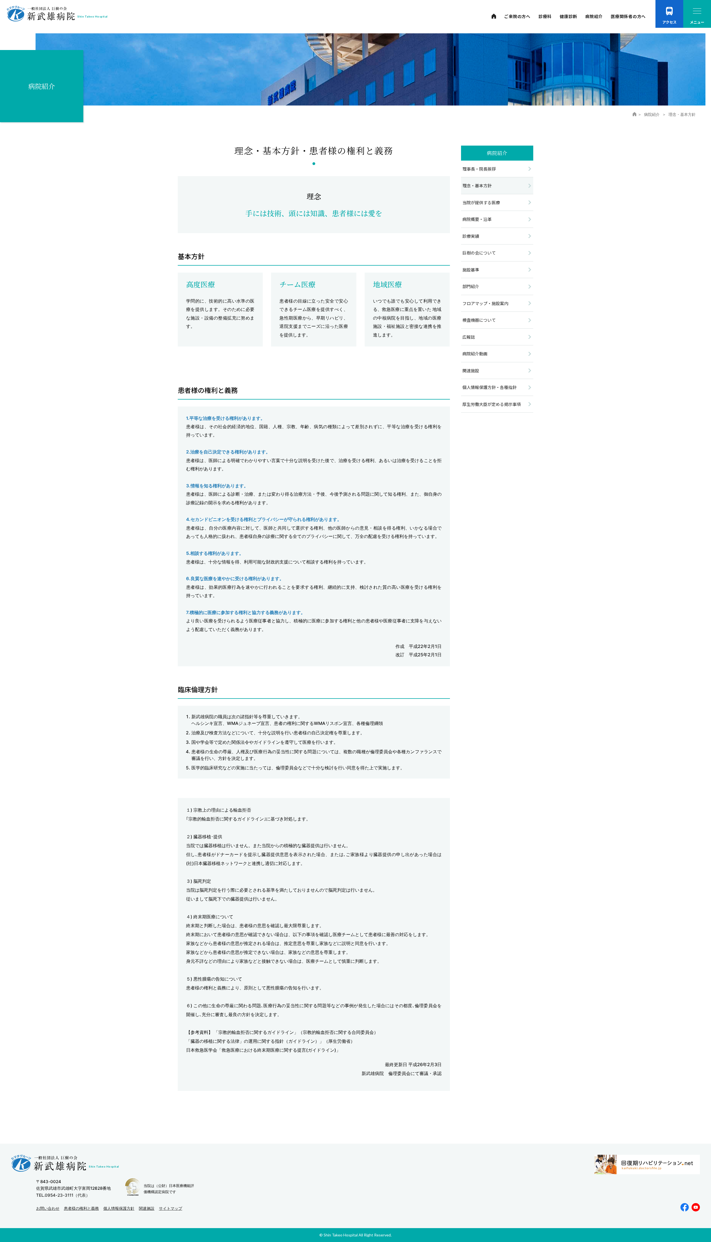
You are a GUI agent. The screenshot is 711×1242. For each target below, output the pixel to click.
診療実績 (470, 236)
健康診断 (568, 16)
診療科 (545, 16)
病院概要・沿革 (477, 219)
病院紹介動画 (474, 353)
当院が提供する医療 (481, 202)
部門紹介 (470, 286)
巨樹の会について (479, 253)
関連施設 (470, 370)
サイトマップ (170, 1208)
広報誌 (468, 337)
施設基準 (470, 270)
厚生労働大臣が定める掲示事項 (491, 404)
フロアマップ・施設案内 (485, 303)
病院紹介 (594, 16)
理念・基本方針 (477, 185)
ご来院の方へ (517, 16)
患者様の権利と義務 (81, 1208)
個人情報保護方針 (118, 1208)
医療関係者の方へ (628, 16)
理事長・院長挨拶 (479, 169)
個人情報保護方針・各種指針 (489, 387)
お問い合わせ (47, 1208)
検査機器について (479, 320)
